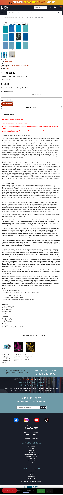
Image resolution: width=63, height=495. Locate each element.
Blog (31, 474)
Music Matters (8, 61)
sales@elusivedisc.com (31, 438)
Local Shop (31, 478)
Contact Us (31, 452)
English (38, 7)
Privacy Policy (31, 460)
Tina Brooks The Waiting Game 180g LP (18, 356)
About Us (31, 472)
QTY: (2, 100)
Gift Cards (31, 450)
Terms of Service (31, 462)
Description (9, 115)
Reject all (57, 491)
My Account (31, 446)
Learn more (26, 492)
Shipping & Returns (31, 456)
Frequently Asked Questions (31, 454)
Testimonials (31, 476)
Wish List (31, 448)
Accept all (41, 491)
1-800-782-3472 (46, 373)
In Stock (7, 91)
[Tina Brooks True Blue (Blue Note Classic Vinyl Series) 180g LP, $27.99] (7, 347)
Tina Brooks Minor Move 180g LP (29, 355)
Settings (49, 491)
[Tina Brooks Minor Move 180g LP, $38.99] (30, 347)
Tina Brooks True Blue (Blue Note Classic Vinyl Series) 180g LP (6, 356)
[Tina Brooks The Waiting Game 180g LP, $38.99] (18, 347)
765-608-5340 (31, 435)
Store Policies (31, 458)
